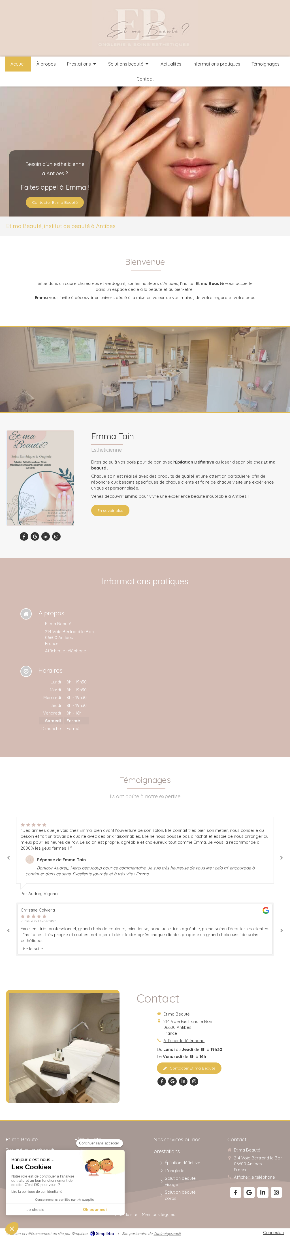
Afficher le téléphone (65, 650)
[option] (145, 854)
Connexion (273, 1232)
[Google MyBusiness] (35, 536)
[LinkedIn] (45, 536)
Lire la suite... (33, 948)
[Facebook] (24, 536)
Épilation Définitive (194, 462)
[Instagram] (56, 536)
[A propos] (40, 478)
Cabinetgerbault (167, 1233)
